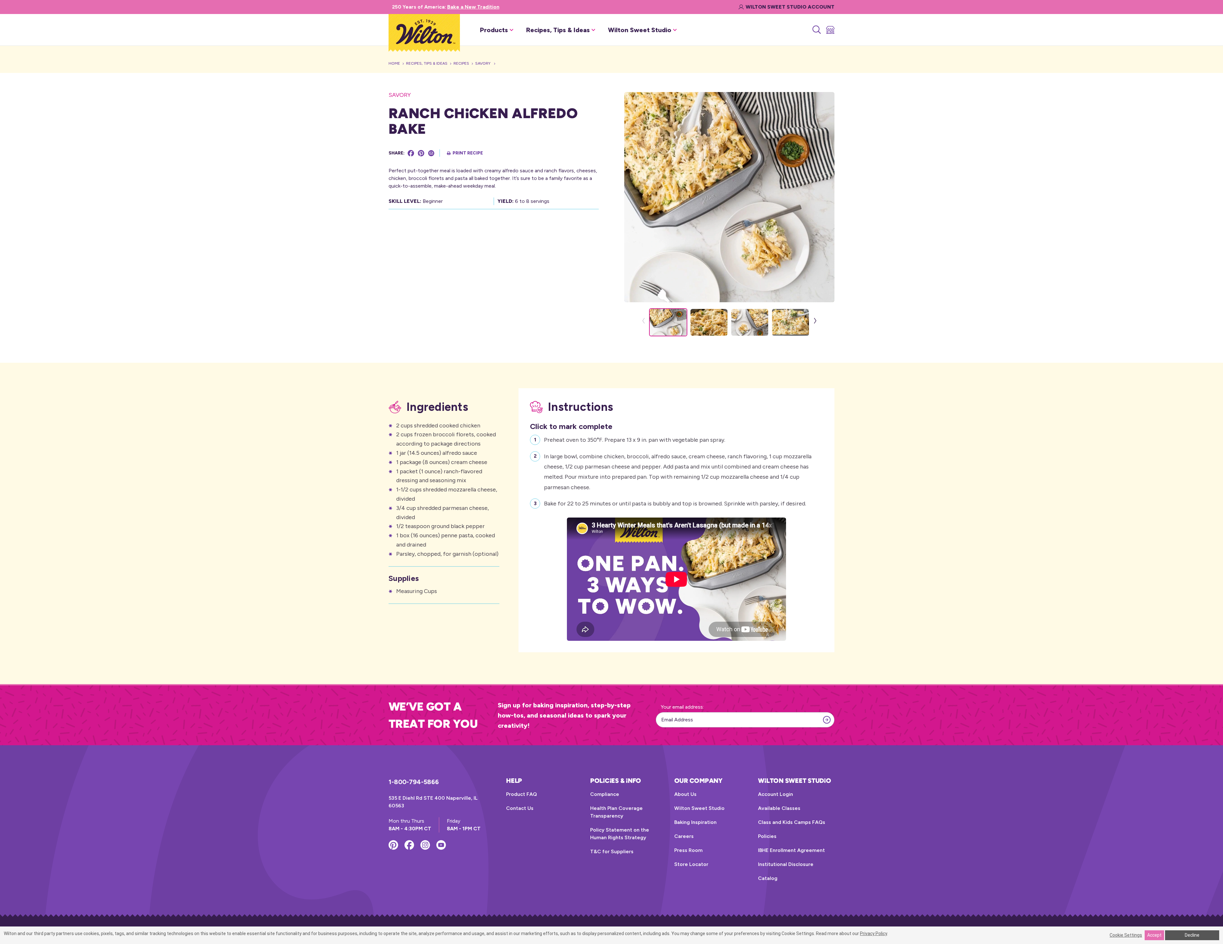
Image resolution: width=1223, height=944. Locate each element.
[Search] (816, 30)
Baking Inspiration (695, 822)
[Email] (431, 153)
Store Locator (691, 864)
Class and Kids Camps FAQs (791, 822)
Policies (767, 836)
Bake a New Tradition (473, 7)
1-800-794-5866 (414, 782)
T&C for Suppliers (611, 851)
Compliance (604, 794)
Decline (1192, 935)
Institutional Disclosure (785, 864)
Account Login (775, 794)
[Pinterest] (421, 153)
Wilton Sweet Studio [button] (639, 30)
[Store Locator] (829, 30)
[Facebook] (411, 153)
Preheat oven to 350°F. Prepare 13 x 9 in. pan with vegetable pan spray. (634, 439)
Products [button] (494, 30)
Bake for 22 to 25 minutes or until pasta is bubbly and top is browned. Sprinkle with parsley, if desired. (675, 503)
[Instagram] (425, 845)
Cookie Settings (1126, 935)
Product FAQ (521, 794)
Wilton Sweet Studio (699, 808)
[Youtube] (441, 845)
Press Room (688, 850)
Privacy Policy (873, 933)
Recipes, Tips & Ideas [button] (558, 30)
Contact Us (519, 808)
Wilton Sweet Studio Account (790, 7)
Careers (684, 836)
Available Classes (779, 808)
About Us (685, 794)
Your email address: (682, 707)
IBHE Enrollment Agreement (791, 850)
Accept (1154, 935)
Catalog (767, 878)
